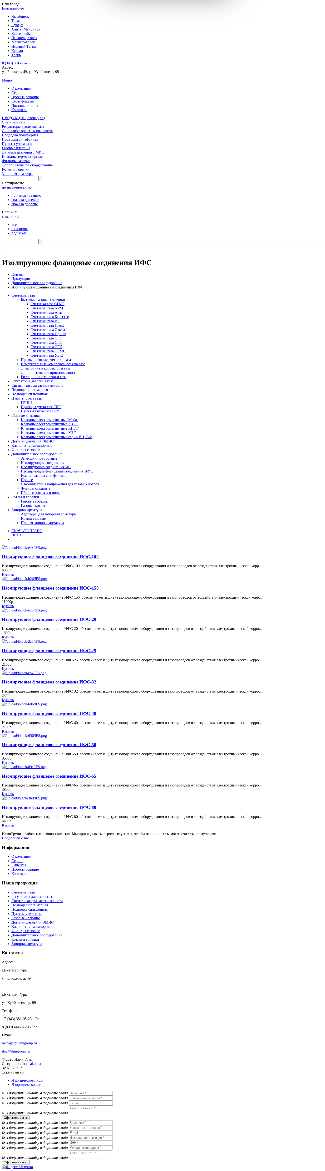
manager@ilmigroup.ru (19, 1043)
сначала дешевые (25, 200)
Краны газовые (33, 518)
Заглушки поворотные (39, 458)
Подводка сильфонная (29, 394)
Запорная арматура (26, 510)
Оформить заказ (16, 1118)
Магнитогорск (23, 42)
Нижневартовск (24, 38)
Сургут (17, 25)
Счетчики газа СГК (46, 347)
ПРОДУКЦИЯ (14, 118)
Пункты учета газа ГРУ (40, 411)
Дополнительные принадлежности (49, 372)
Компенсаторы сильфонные (43, 475)
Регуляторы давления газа (32, 381)
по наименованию (26, 195)
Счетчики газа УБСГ (47, 355)
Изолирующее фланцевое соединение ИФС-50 (49, 744)
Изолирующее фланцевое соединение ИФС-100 (50, 556)
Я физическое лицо (27, 1080)
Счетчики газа (23, 295)
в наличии (19, 229)
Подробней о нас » (17, 838)
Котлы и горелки (25, 497)
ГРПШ (26, 403)
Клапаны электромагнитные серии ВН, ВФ (56, 437)
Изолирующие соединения (42, 463)
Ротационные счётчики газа (43, 377)
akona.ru (36, 1064)
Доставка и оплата (26, 105)
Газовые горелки (34, 501)
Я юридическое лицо (28, 1085)
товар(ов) (36, 118)
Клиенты (18, 865)
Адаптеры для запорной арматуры (49, 514)
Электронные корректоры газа (45, 368)
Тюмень (17, 21)
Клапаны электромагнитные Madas (49, 420)
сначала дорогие (24, 204)
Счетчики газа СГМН (48, 351)
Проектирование (25, 97)
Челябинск (20, 16)
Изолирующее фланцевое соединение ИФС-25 (49, 650)
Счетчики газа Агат (46, 312)
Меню (7, 80)
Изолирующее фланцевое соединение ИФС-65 (49, 776)
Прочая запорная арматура (42, 523)
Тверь (16, 55)
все (14, 224)
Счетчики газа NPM (46, 308)
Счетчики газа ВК (45, 321)
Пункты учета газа (26, 398)
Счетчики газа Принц (48, 334)
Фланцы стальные (35, 488)
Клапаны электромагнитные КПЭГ (50, 428)
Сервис (17, 93)
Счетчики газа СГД (46, 342)
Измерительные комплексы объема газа (53, 364)
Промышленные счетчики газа (46, 360)
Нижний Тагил (23, 46)
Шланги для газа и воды (40, 493)
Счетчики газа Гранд (47, 325)
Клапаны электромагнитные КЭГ (48, 433)
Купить (8, 574)
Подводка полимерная (29, 390)
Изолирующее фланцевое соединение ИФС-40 (49, 713)
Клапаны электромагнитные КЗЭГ (49, 424)
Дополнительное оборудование (36, 454)
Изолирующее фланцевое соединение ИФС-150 (50, 588)
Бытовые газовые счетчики (43, 300)
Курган (17, 51)
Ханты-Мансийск (25, 29)
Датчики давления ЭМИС (32, 441)
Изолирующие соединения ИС (46, 467)
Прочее (27, 480)
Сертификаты (22, 101)
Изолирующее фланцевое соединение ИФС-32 (49, 681)
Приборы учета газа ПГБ (41, 407)
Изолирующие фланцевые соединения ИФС (57, 471)
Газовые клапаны (25, 415)
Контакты (19, 110)
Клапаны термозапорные (31, 445)
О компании (21, 88)
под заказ (18, 233)
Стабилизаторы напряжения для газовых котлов (60, 484)
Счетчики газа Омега (47, 330)
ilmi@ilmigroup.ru (16, 1051)
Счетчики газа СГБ (46, 338)
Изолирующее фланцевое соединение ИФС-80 (49, 807)
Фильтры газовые (25, 450)
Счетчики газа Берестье (49, 317)
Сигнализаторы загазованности (37, 385)
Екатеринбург (22, 33)
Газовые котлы (33, 505)
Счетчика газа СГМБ (47, 304)
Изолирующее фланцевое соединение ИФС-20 (49, 619)
